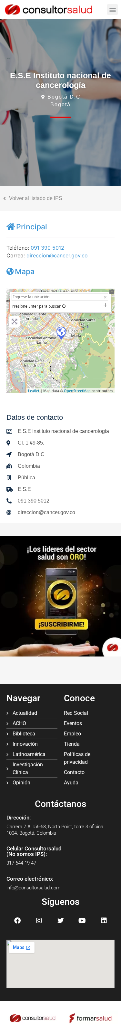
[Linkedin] (104, 920)
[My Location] (64, 306)
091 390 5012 (47, 247)
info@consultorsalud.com (33, 888)
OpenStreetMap (77, 390)
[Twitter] (60, 920)
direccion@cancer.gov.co (57, 255)
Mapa (25, 271)
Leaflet (33, 390)
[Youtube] (82, 920)
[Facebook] (17, 920)
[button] (112, 9)
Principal (31, 226)
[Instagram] (39, 920)
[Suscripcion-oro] (60, 654)
